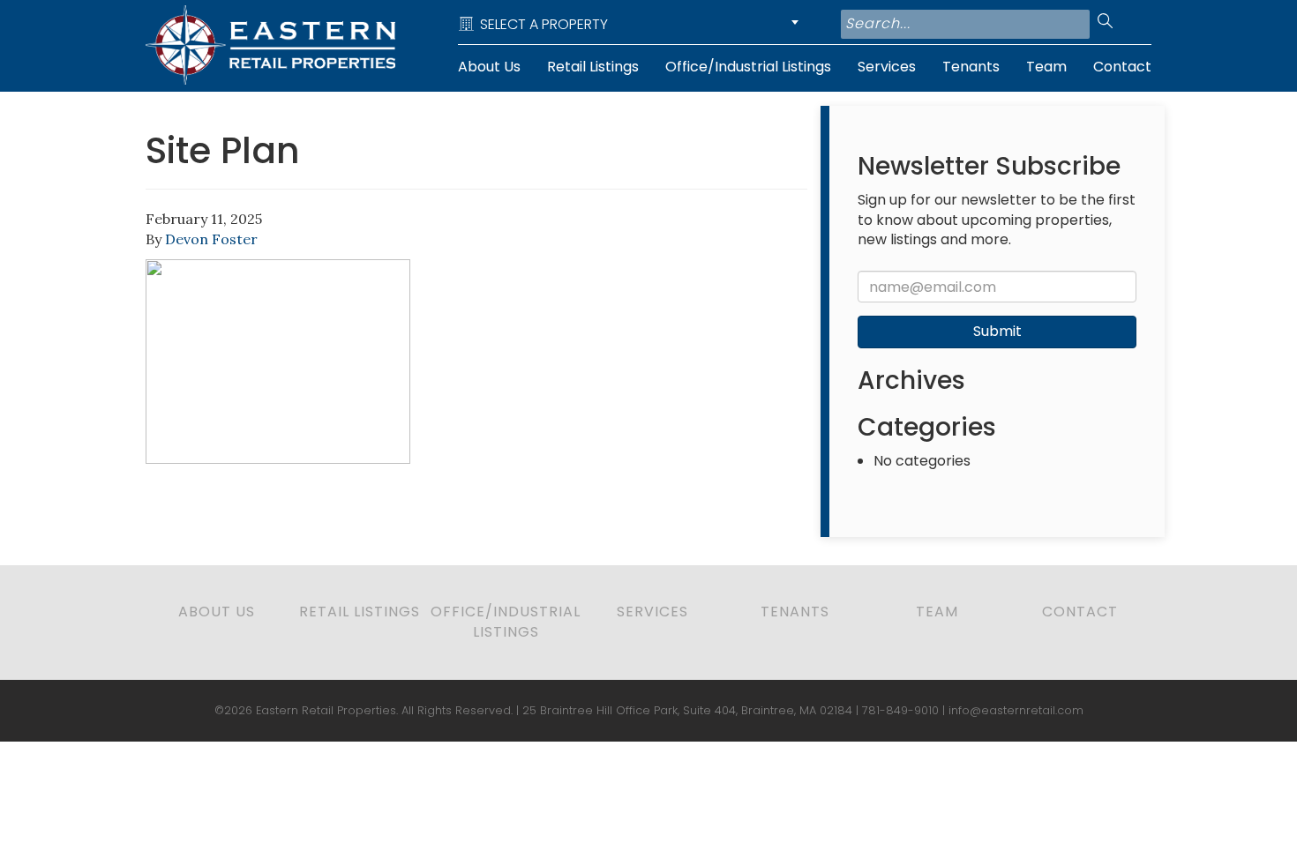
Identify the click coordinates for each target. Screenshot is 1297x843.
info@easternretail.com (1015, 710)
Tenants (971, 66)
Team (1046, 66)
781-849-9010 (900, 710)
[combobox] (631, 24)
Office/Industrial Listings (748, 66)
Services (887, 66)
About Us (489, 66)
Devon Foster (211, 239)
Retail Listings (593, 66)
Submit (997, 331)
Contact (1122, 66)
